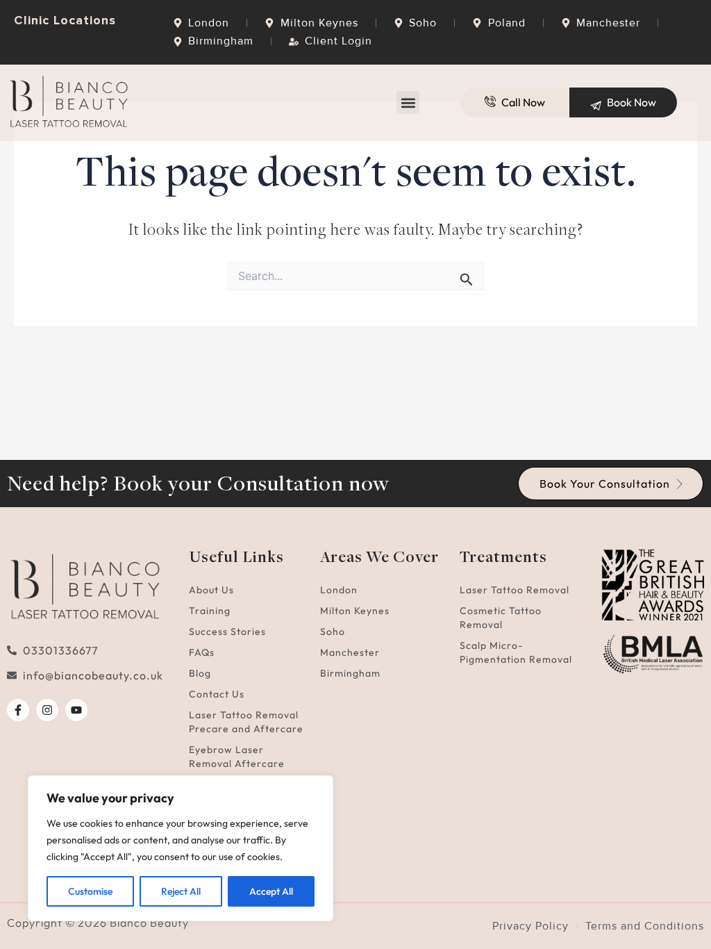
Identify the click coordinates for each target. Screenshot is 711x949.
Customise (90, 891)
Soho (332, 631)
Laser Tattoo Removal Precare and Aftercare (246, 722)
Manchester (350, 652)
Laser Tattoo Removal (514, 590)
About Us (211, 590)
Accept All (271, 891)
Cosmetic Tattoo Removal (501, 617)
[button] (407, 102)
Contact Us (216, 694)
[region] (180, 848)
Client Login (338, 41)
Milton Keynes (355, 610)
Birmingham (350, 673)
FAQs (202, 652)
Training (210, 610)
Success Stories (227, 631)
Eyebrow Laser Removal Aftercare (237, 756)
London (339, 590)
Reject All (181, 891)
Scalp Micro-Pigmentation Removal (516, 652)
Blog (200, 673)
